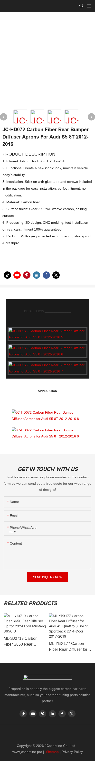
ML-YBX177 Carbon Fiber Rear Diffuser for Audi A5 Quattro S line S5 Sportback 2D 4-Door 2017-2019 (70, 646)
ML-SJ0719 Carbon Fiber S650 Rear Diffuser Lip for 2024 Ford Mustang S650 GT (24, 641)
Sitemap (52, 752)
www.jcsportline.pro (27, 752)
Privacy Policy (72, 752)
